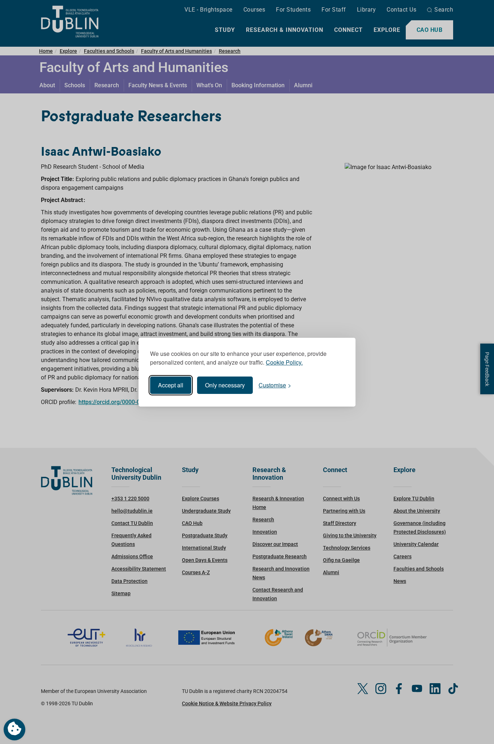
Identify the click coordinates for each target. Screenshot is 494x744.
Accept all (170, 385)
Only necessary (225, 385)
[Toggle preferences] (14, 729)
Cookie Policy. (284, 362)
